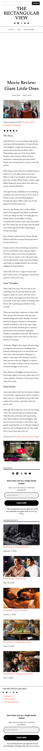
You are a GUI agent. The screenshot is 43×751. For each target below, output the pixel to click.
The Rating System (11, 702)
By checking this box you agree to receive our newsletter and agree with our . (22, 511)
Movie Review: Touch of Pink (14, 579)
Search (36, 3)
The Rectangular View (21, 14)
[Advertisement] (21, 56)
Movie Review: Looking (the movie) (17, 642)
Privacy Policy (9, 699)
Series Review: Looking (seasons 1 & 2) (18, 674)
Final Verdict (17, 125)
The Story (25, 122)
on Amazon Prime (26, 437)
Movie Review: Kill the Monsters (16, 547)
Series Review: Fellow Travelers (15, 610)
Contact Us (8, 696)
